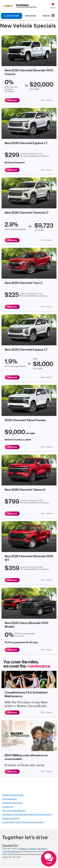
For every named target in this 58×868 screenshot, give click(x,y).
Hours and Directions (12, 803)
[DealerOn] (10, 846)
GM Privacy (42, 849)
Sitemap (32, 849)
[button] (11, 16)
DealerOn (24, 849)
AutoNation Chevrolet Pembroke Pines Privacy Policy (27, 815)
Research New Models (13, 795)
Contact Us (7, 807)
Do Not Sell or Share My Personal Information (23, 822)
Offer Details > (47, 100)
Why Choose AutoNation (14, 811)
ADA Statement (9, 799)
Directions (30, 16)
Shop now (12, 100)
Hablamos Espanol (10, 818)
